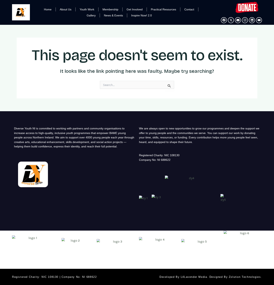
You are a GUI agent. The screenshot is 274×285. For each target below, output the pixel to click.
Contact (189, 9)
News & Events (113, 15)
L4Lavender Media (194, 276)
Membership (110, 9)
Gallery (91, 15)
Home (48, 9)
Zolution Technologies (245, 276)
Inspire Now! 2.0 (141, 15)
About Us (65, 9)
